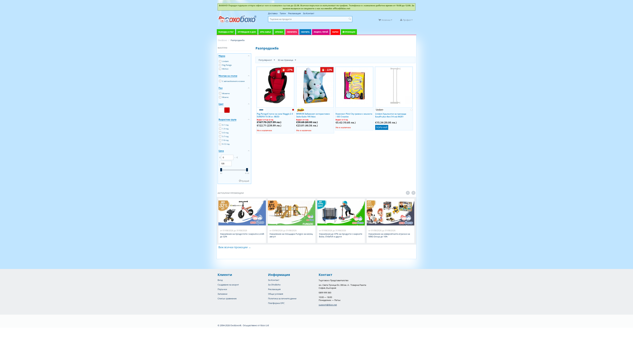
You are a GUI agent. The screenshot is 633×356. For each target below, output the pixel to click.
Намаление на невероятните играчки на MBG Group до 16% (389, 235)
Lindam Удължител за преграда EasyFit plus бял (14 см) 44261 (390, 115)
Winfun (225, 69)
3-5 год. (225, 132)
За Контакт (308, 13)
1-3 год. (225, 128)
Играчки (279, 32)
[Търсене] (349, 19)
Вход (220, 280)
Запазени (222, 293)
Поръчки (222, 289)
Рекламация (294, 13)
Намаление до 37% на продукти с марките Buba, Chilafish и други (340, 235)
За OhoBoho (274, 284)
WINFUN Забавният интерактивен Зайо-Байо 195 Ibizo (313, 115)
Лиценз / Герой (321, 32)
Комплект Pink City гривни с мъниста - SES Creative (354, 115)
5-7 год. (225, 136)
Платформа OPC (276, 303)
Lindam (225, 61)
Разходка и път (226, 32)
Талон (283, 13)
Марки (335, 32)
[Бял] (221, 110)
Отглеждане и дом (247, 32)
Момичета (292, 32)
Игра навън (265, 32)
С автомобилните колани (233, 81)
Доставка (272, 13)
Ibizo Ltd (264, 325)
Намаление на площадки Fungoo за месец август (291, 235)
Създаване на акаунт (228, 284)
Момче (225, 97)
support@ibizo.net (328, 304)
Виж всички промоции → (234, 247)
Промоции (350, 32)
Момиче (226, 93)
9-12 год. (226, 144)
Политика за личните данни (282, 298)
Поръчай (381, 127)
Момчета (305, 32)
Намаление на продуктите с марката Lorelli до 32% (242, 235)
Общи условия (275, 293)
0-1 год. (225, 125)
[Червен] (227, 110)
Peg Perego (227, 65)
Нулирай (245, 181)
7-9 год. (225, 140)
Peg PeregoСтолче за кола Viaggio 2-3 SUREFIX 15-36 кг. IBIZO (275, 115)
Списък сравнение (227, 298)
